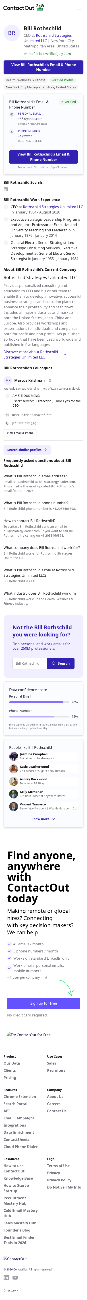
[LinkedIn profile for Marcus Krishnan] (50, 380)
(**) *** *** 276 (24, 423)
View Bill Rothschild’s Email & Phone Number (43, 157)
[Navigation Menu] (79, 7)
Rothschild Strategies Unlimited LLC (53, 206)
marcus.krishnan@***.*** (32, 415)
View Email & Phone (20, 433)
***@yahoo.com (30, 119)
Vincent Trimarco (33, 804)
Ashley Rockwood (33, 779)
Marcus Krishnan (29, 380)
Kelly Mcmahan (31, 792)
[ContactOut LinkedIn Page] (6, 1277)
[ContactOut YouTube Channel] (15, 1277)
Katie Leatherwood (34, 766)
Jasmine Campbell (34, 754)
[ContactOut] (25, 7)
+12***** (25, 136)
